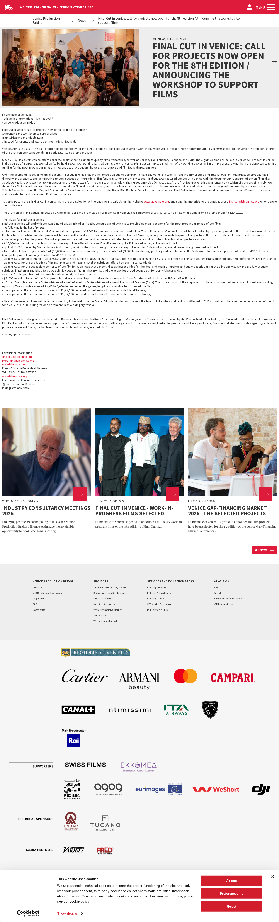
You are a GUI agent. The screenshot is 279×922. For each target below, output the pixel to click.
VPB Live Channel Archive (228, 598)
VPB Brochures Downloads (47, 593)
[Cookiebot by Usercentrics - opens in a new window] (28, 913)
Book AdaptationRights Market (110, 593)
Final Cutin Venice (103, 598)
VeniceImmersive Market (107, 609)
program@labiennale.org (18, 361)
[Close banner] (272, 876)
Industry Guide (155, 598)
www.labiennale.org (156, 201)
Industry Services (156, 587)
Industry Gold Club (157, 609)
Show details (67, 913)
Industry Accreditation (159, 593)
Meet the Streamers (104, 604)
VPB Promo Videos (223, 604)
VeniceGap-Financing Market (109, 587)
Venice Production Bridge (46, 20)
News (82, 20)
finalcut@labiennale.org (244, 201)
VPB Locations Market (105, 621)
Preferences (229, 893)
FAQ (35, 604)
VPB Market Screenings (159, 604)
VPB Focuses (100, 615)
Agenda (218, 593)
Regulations (39, 598)
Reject (231, 906)
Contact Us (39, 609)
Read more (46, 470)
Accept (231, 880)
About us (37, 587)
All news (260, 550)
